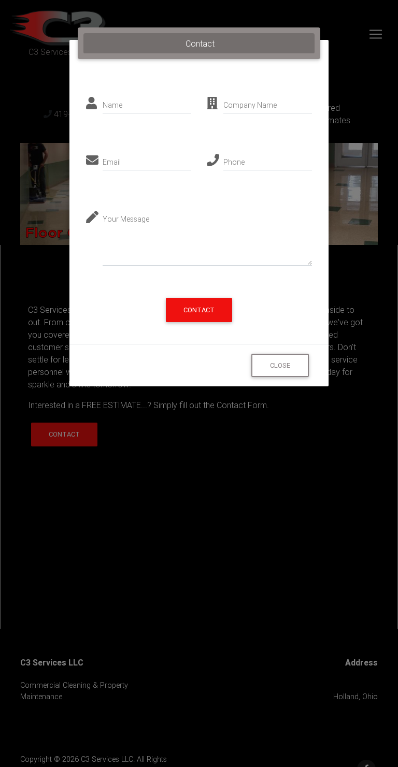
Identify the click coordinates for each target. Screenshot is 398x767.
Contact (199, 310)
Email (112, 162)
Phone (234, 162)
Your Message (126, 219)
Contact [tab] (200, 43)
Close (280, 365)
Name (112, 105)
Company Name (250, 105)
